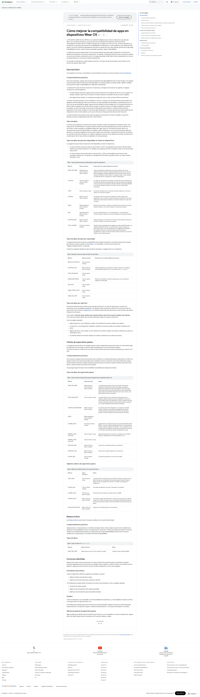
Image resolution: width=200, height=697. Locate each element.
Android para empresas (8, 667)
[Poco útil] (132, 25)
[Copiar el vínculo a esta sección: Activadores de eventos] (85, 571)
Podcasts (4, 680)
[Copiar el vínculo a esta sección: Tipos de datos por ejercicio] (88, 303)
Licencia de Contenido (124, 634)
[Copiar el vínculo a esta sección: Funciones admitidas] (86, 559)
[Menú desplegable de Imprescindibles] (27, 2)
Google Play (64, 2)
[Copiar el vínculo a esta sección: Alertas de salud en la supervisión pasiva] (97, 611)
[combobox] (156, 1)
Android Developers (71, 25)
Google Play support (172, 670)
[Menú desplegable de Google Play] (70, 2)
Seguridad (4, 670)
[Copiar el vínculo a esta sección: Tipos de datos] (79, 121)
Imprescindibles (20, 2)
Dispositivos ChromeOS (73, 670)
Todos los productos (61, 686)
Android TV (70, 675)
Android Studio (187, 2)
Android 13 (103, 675)
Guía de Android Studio (140, 665)
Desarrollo (52, 2)
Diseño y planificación (37, 2)
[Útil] (130, 25)
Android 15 (103, 670)
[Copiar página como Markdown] (103, 35)
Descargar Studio (138, 672)
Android (4, 665)
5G (35, 677)
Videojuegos (38, 665)
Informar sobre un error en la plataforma (177, 665)
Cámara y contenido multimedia (43, 672)
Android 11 (103, 680)
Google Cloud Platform (47, 686)
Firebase (36, 686)
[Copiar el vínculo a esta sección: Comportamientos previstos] (89, 78)
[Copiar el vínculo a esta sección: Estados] (74, 596)
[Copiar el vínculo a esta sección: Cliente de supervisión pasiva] (94, 342)
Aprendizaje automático (41, 667)
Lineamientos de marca (20, 693)
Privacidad (37, 675)
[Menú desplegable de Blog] (80, 2)
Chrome (29, 686)
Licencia (11, 693)
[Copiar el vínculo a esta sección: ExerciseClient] (81, 70)
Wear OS (70, 667)
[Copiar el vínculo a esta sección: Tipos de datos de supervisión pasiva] (95, 372)
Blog (77, 2)
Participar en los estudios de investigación (177, 672)
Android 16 (103, 667)
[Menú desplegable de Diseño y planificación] (45, 2)
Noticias (4, 675)
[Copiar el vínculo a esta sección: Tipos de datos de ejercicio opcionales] (96, 239)
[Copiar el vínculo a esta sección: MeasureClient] (81, 517)
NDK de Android (138, 675)
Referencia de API (138, 670)
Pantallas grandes (72, 665)
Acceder (195, 2)
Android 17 (103, 665)
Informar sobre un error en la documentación (178, 667)
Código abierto (5, 672)
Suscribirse (180, 693)
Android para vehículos (73, 672)
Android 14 (103, 672)
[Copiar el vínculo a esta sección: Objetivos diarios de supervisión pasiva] (97, 464)
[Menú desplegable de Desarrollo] (57, 2)
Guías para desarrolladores (140, 667)
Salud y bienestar (39, 670)
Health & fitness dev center (11, 7)
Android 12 (103, 677)
